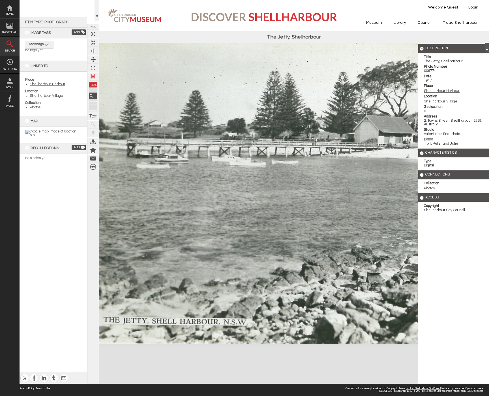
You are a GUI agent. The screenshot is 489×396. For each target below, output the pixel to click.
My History (10, 69)
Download (93, 141)
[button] (93, 96)
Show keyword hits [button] (93, 124)
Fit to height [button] (93, 59)
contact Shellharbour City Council (423, 388)
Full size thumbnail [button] (93, 34)
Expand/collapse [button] (487, 47)
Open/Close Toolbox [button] (97, 10)
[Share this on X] (24, 374)
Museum (374, 23)
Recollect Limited (435, 391)
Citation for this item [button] (93, 167)
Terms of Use (43, 388)
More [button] (10, 106)
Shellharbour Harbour (47, 84)
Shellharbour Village (46, 96)
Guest (452, 7)
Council (424, 23)
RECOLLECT (386, 391)
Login (10, 87)
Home (10, 14)
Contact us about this (93, 158)
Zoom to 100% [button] (93, 76)
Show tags (36, 44)
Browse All (10, 32)
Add (77, 32)
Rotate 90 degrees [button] (93, 68)
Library (400, 23)
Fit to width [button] (93, 51)
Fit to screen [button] (93, 42)
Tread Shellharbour (460, 23)
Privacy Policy (27, 388)
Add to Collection (93, 150)
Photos (35, 107)
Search (10, 51)
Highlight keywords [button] (93, 133)
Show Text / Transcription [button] (93, 116)
